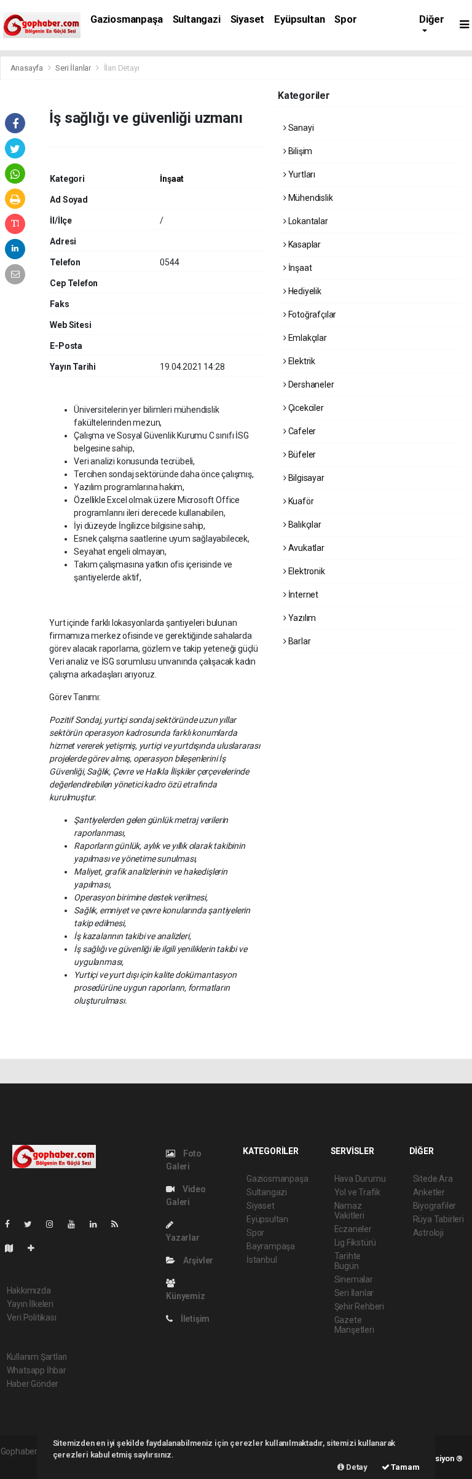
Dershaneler (310, 384)
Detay (356, 1467)
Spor (345, 19)
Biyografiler (435, 1206)
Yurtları (300, 174)
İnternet (302, 594)
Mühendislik (309, 198)
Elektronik (305, 571)
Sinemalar (353, 1279)
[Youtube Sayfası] (76, 1224)
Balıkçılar (303, 524)
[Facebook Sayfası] (12, 1224)
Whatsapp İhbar (36, 1370)
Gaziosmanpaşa (126, 19)
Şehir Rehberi (359, 1306)
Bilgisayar (305, 478)
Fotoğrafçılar (311, 314)
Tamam (405, 1467)
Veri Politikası (32, 1317)
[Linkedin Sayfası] (98, 1224)
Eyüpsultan (299, 19)
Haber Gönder (33, 1384)
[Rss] (119, 1224)
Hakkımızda (29, 1290)
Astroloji (428, 1233)
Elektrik (300, 361)
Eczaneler (353, 1229)
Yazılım (301, 618)
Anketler (429, 1192)
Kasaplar (303, 244)
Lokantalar (307, 221)
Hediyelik (303, 291)
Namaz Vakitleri (349, 1210)
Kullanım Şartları (37, 1357)
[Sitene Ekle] (36, 1248)
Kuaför (299, 501)
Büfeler (301, 454)
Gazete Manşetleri (354, 1325)
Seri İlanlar (73, 67)
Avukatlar (305, 548)
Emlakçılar (306, 338)
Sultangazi (197, 19)
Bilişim (299, 151)
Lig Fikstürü (355, 1242)
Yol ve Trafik (357, 1192)
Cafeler (301, 431)
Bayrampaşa (270, 1246)
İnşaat (172, 179)
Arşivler (197, 1260)
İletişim (194, 1319)
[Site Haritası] (14, 1248)
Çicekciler (305, 408)
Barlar (298, 641)
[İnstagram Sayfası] (54, 1224)
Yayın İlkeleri (30, 1304)
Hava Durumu (360, 1179)
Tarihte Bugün (347, 1261)
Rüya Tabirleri (438, 1219)
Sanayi (299, 128)
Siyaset (247, 19)
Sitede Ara (433, 1179)
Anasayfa (27, 67)
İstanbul (261, 1260)
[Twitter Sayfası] (33, 1224)
